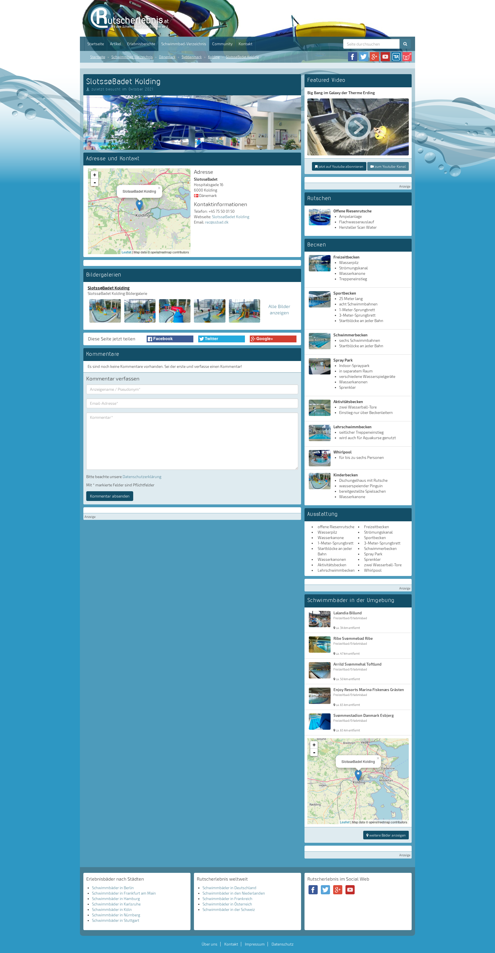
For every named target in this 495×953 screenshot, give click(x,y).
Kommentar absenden (109, 496)
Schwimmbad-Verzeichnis (183, 44)
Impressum (255, 944)
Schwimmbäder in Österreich (227, 904)
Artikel (115, 44)
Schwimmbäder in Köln (112, 909)
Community (222, 44)
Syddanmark (192, 57)
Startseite (95, 44)
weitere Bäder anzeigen (387, 835)
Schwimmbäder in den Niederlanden (234, 893)
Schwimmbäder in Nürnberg (116, 915)
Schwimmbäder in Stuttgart (115, 920)
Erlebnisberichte (141, 44)
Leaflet (126, 252)
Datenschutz (283, 944)
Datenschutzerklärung (142, 476)
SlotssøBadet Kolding (242, 57)
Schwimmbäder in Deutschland (229, 887)
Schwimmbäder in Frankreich (227, 898)
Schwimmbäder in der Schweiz (229, 909)
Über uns (209, 944)
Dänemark (167, 57)
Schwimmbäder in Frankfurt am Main (124, 893)
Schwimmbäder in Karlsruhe (116, 904)
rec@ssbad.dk (217, 222)
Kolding (214, 57)
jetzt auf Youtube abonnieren (340, 166)
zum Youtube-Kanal (390, 166)
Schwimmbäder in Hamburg (116, 898)
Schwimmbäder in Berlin (113, 887)
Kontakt (245, 44)
